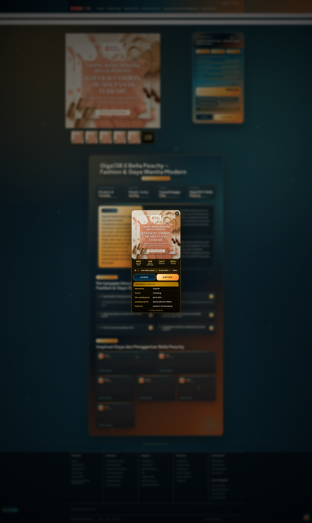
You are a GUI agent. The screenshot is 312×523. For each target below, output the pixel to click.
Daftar (167, 277)
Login (144, 277)
